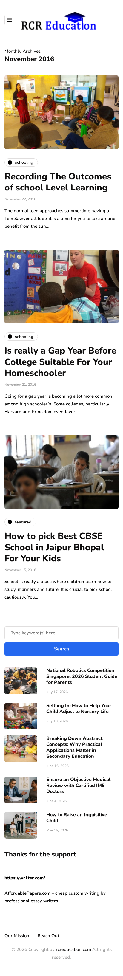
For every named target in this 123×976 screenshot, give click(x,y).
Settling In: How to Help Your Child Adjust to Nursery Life (78, 708)
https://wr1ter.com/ (24, 878)
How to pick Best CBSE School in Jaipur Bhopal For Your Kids (54, 547)
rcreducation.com (73, 949)
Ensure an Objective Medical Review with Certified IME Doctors (78, 785)
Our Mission (16, 936)
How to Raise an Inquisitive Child (76, 817)
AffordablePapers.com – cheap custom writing (51, 893)
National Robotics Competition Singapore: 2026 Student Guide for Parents (81, 676)
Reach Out (48, 936)
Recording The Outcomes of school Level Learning (57, 182)
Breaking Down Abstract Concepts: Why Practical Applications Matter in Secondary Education (74, 747)
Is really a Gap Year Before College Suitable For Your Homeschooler (60, 362)
